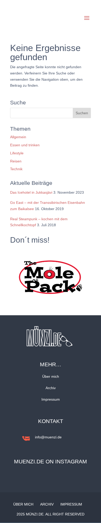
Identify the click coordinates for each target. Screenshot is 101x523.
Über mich (50, 376)
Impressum (50, 399)
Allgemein (18, 137)
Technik (16, 169)
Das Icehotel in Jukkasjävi (31, 192)
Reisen (15, 161)
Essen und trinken (25, 145)
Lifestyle (17, 153)
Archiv (51, 388)
